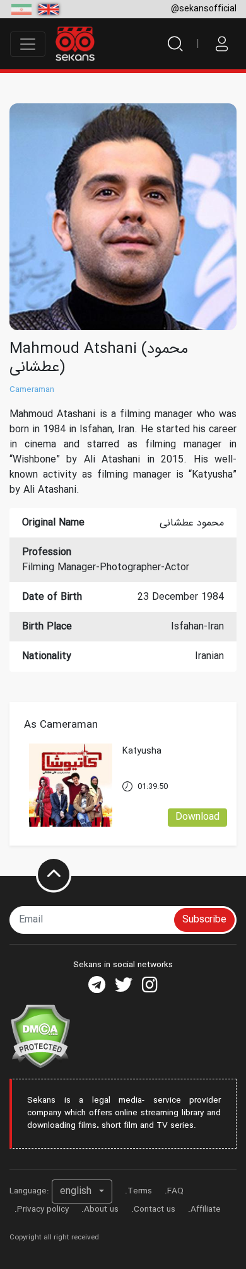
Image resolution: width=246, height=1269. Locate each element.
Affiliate (205, 1209)
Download (197, 817)
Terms (139, 1191)
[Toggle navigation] (27, 44)
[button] (82, 1191)
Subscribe (204, 919)
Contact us (154, 1209)
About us (101, 1209)
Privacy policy (43, 1209)
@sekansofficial (204, 9)
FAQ (175, 1191)
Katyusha (141, 751)
